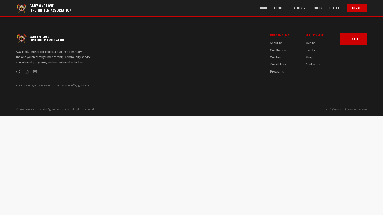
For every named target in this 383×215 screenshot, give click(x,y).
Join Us (317, 8)
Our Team (276, 57)
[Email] (35, 71)
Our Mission (278, 50)
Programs (277, 71)
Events (297, 8)
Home (264, 8)
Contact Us (313, 64)
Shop (309, 57)
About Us (276, 43)
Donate (357, 8)
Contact (335, 8)
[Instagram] (26, 71)
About (278, 8)
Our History (278, 64)
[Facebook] (18, 71)
